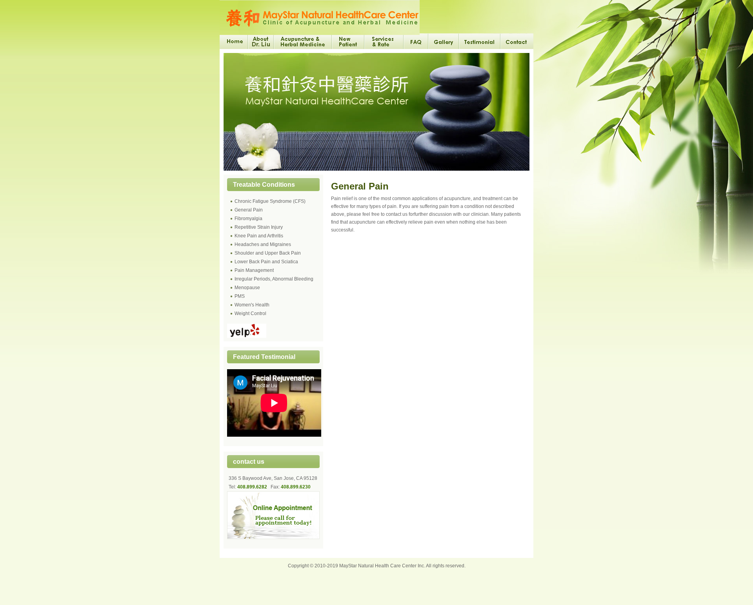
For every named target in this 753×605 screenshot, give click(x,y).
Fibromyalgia (248, 218)
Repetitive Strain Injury (259, 227)
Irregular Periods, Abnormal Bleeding (274, 279)
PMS (240, 296)
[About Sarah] (261, 41)
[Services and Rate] (384, 41)
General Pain (249, 210)
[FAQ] (416, 41)
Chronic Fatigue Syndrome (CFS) (270, 201)
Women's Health (252, 305)
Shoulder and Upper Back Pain (268, 253)
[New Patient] (348, 41)
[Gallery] (444, 41)
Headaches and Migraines (263, 244)
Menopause (247, 287)
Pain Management (254, 270)
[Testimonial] (480, 41)
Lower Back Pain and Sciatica (266, 261)
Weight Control (250, 313)
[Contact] (517, 41)
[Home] (234, 41)
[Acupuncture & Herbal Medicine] (303, 41)
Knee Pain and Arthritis (259, 236)
